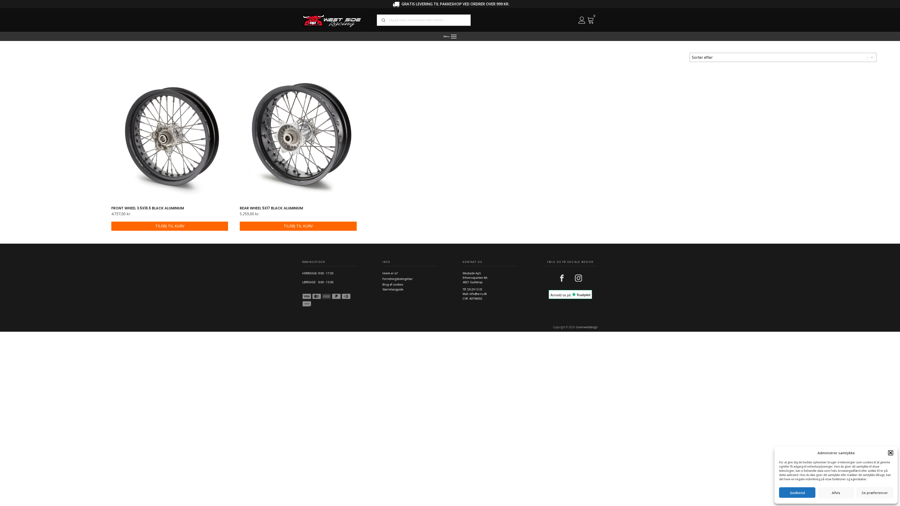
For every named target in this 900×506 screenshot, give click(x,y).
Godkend (797, 492)
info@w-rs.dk (478, 294)
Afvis (836, 492)
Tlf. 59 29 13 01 (473, 289)
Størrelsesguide (392, 289)
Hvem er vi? (390, 273)
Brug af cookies (392, 284)
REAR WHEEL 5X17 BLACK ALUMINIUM (271, 208)
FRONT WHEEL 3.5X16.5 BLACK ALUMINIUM (147, 208)
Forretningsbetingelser (397, 279)
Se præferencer (875, 492)
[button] (890, 452)
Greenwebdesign (587, 327)
